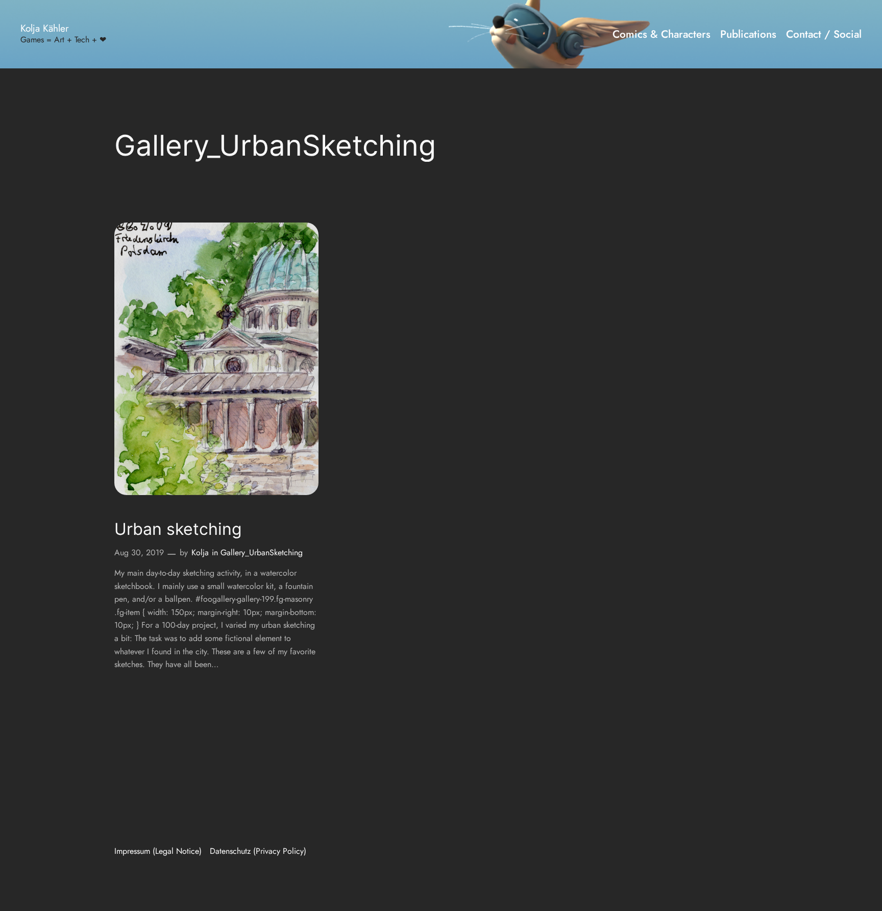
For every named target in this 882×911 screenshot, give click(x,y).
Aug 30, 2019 (139, 552)
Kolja (200, 552)
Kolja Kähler (44, 28)
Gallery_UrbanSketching (261, 552)
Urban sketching (178, 529)
